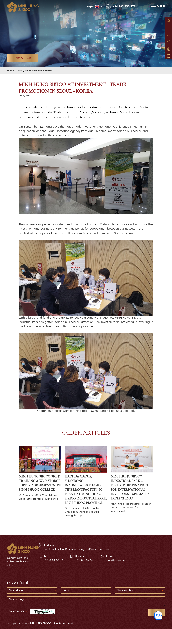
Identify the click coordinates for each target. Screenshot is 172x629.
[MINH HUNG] (24, 7)
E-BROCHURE (22, 58)
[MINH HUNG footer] (23, 548)
